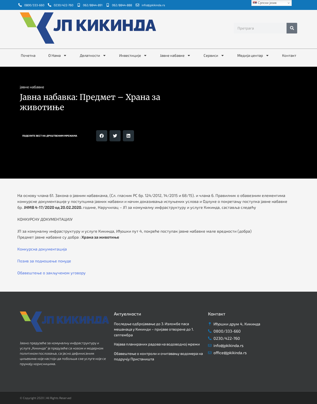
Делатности (90, 55)
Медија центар (250, 55)
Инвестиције (130, 55)
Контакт (289, 55)
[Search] (292, 28)
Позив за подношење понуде (44, 260)
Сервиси (211, 55)
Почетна (28, 55)
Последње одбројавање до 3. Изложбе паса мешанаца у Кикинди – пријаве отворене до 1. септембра (154, 329)
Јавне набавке (172, 55)
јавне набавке (32, 87)
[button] (101, 135)
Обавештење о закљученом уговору (51, 272)
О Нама (54, 55)
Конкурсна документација (42, 249)
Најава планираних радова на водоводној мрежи (157, 344)
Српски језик (267, 3)
